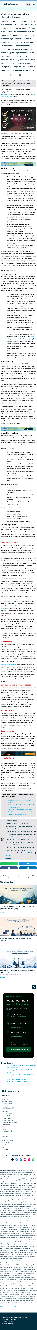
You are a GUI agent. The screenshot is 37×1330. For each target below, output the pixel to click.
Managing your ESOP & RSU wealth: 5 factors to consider (17, 939)
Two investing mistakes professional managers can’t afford (17, 972)
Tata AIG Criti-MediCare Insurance (18, 814)
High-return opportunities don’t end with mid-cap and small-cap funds (17, 907)
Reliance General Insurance (9, 664)
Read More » (3, 912)
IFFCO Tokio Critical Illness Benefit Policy (20, 809)
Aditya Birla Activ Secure (13, 606)
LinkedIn (32, 853)
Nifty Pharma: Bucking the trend (16, 1079)
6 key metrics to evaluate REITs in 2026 (19, 1081)
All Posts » (8, 858)
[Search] (34, 987)
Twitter (8, 855)
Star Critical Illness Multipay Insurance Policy (21, 812)
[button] (9, 863)
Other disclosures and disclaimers (9, 1307)
